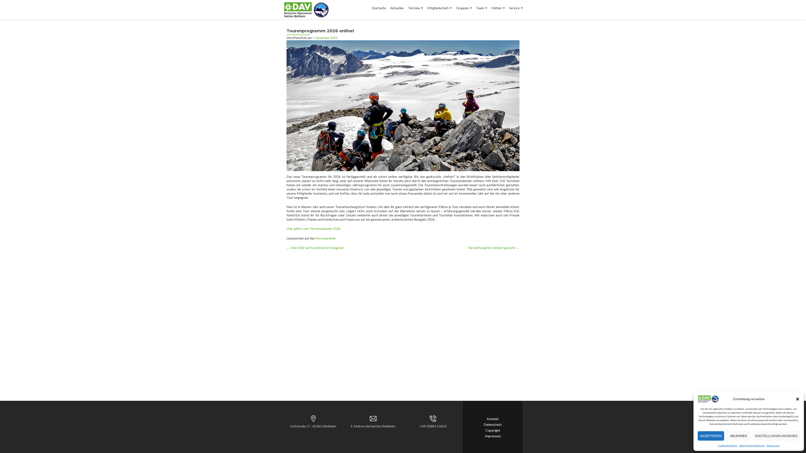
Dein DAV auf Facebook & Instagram (315, 248)
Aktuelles (397, 8)
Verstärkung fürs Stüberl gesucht (493, 248)
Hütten (496, 8)
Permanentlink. (326, 238)
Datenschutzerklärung (751, 445)
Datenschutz (493, 424)
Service (514, 8)
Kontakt (493, 419)
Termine (414, 8)
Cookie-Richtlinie (727, 445)
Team (480, 8)
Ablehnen (738, 436)
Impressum (773, 445)
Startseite (379, 8)
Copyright (492, 430)
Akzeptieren (711, 436)
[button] (798, 399)
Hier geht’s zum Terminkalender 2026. (314, 228)
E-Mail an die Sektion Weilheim (373, 426)
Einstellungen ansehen (776, 436)
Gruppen (462, 8)
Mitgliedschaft (438, 8)
